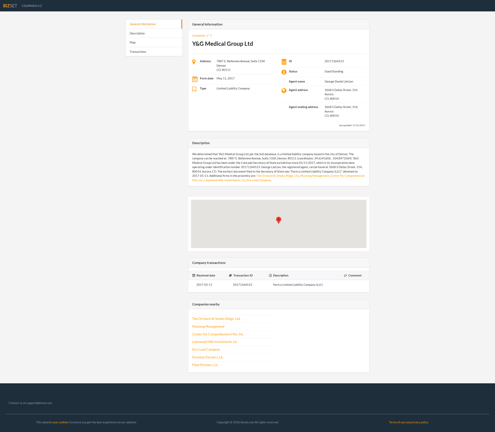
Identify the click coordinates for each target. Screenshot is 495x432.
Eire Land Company (258, 180)
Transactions (138, 51)
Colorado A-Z (32, 5)
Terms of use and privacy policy (408, 422)
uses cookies (61, 422)
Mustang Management (314, 175)
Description (137, 33)
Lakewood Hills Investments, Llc (224, 180)
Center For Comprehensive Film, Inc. (218, 334)
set (10, 5)
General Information (143, 24)
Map (133, 42)
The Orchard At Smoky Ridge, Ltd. (277, 175)
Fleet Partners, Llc (205, 365)
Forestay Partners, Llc (207, 357)
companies (199, 35)
